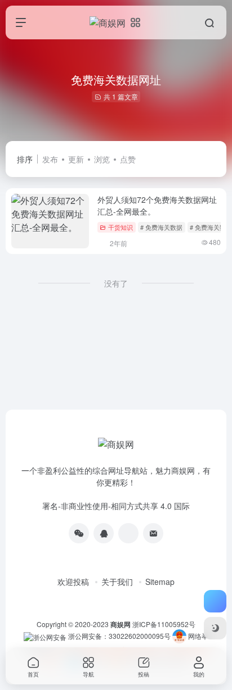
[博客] (128, 533)
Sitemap (160, 581)
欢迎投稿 (73, 581)
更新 (76, 159)
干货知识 (120, 227)
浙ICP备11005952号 (163, 624)
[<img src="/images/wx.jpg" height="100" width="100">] (79, 533)
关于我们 (117, 581)
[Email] (153, 533)
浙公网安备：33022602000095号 (120, 636)
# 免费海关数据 (161, 227)
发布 (50, 159)
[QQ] (103, 533)
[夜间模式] (215, 628)
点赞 (128, 159)
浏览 (102, 159)
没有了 (116, 283)
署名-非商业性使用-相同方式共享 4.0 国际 (116, 505)
